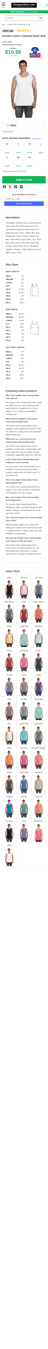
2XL (18, 157)
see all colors (7, 131)
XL (7, 157)
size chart (36, 138)
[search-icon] (40, 18)
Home (3, 24)
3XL (29, 157)
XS (7, 144)
